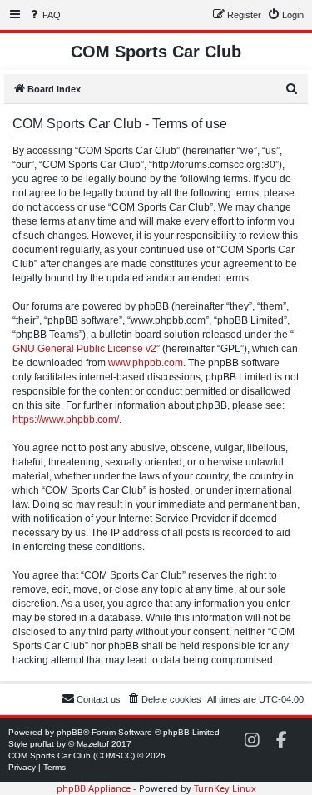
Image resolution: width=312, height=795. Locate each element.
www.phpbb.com (145, 363)
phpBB (70, 732)
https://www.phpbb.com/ (65, 419)
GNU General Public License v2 (84, 349)
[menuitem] (44, 15)
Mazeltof (93, 743)
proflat (42, 743)
